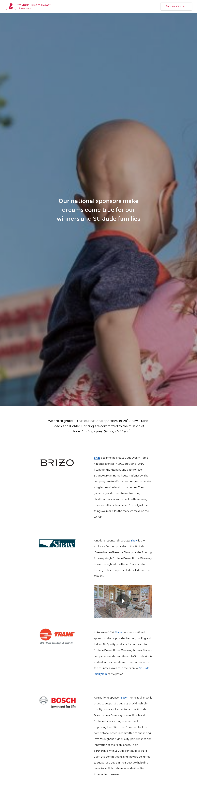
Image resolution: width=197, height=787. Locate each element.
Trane (118, 632)
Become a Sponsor (176, 6)
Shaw (134, 540)
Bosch (124, 697)
